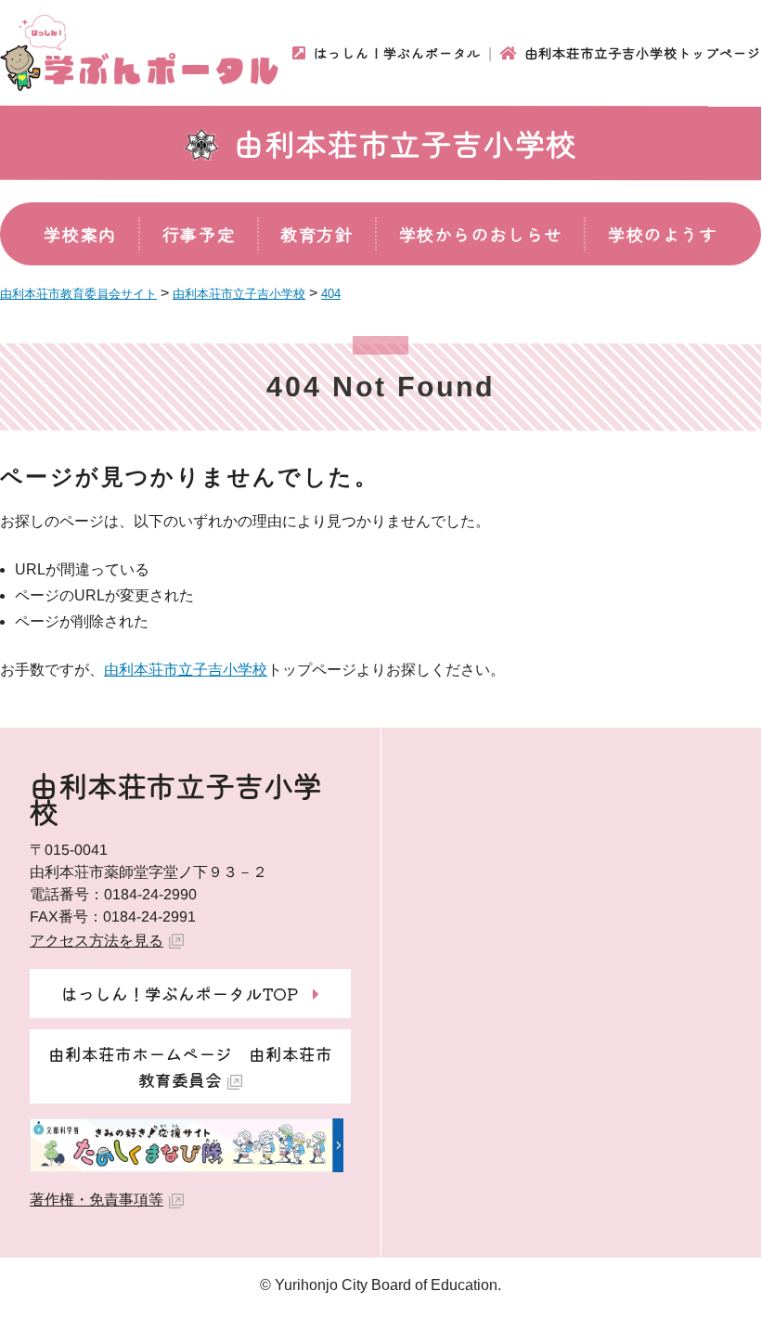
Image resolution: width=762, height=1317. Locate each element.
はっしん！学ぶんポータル (397, 53)
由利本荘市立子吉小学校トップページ (642, 53)
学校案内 (80, 234)
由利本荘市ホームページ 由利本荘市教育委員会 (190, 1066)
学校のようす (662, 234)
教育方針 (316, 234)
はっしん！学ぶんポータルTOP (179, 993)
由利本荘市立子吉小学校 (405, 143)
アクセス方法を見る (96, 941)
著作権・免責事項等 (96, 1199)
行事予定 (198, 234)
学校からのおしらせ (480, 234)
